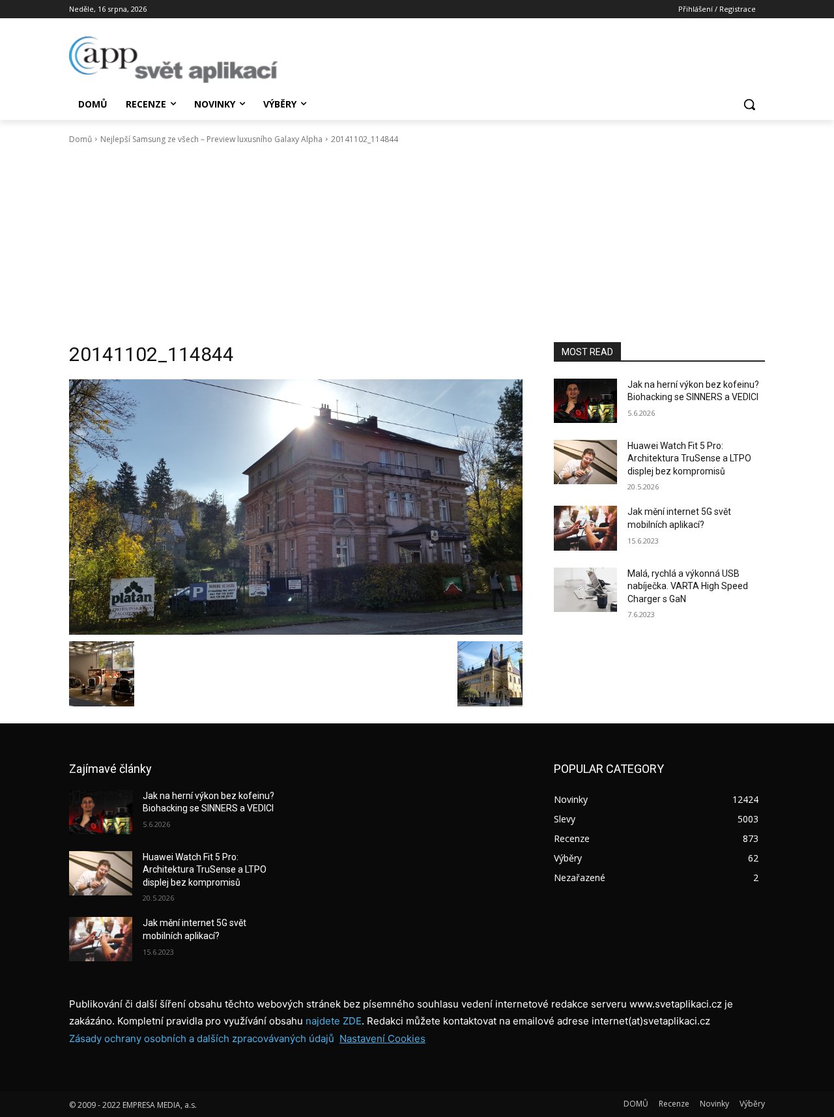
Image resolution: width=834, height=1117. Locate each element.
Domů (80, 139)
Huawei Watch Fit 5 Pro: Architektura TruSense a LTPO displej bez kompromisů (689, 458)
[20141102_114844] (296, 507)
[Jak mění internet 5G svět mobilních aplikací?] (585, 528)
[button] (749, 104)
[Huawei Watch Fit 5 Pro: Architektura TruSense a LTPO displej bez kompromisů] (585, 462)
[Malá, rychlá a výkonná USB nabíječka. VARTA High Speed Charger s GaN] (585, 590)
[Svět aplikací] (173, 59)
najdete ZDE (334, 1021)
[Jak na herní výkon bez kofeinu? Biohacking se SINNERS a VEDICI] (585, 401)
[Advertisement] (417, 243)
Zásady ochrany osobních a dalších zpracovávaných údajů (201, 1038)
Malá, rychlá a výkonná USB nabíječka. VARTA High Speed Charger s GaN (687, 586)
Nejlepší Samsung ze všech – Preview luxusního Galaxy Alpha (211, 139)
